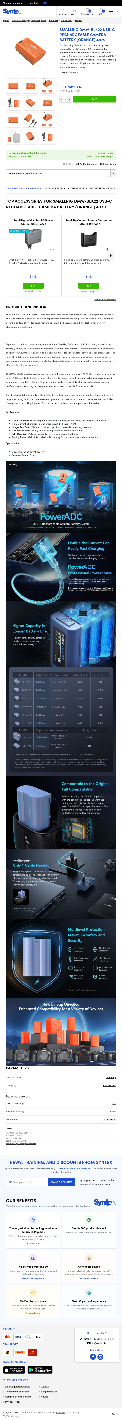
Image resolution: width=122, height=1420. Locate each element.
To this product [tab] (101, 188)
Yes (114, 1103)
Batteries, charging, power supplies (29, 20)
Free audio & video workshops (74, 1168)
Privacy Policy (12, 1401)
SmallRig (79, 20)
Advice (44, 1396)
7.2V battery (66, 20)
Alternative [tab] (76, 188)
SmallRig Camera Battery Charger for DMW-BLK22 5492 (89, 222)
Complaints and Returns (18, 1396)
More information (69, 72)
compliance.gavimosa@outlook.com (21, 1143)
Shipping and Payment (17, 1386)
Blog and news (49, 1391)
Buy (94, 99)
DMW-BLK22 (109, 1119)
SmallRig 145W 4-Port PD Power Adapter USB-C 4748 (33, 222)
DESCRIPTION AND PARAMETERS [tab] (22, 188)
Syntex (6, 20)
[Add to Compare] (52, 249)
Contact (34, 2)
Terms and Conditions (17, 1391)
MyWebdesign (10, 1416)
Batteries (53, 20)
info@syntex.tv (98, 1343)
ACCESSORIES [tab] (53, 188)
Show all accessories (105, 299)
